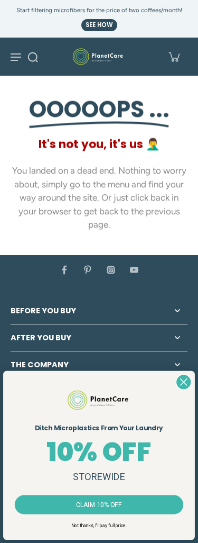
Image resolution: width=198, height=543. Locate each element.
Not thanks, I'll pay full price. (98, 525)
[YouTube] (134, 270)
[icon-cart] (173, 56)
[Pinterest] (87, 270)
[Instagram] (110, 270)
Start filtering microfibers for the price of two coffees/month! (99, 10)
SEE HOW (99, 25)
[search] (32, 56)
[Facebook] (64, 270)
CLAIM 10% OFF (99, 505)
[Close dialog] (184, 382)
